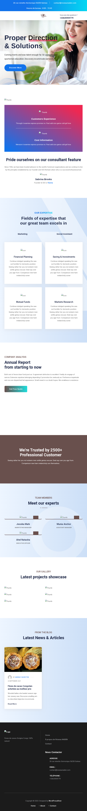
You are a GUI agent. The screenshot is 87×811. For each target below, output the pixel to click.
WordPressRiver (55, 801)
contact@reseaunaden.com (60, 770)
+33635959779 (55, 779)
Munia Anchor (64, 524)
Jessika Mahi (23, 524)
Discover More (15, 68)
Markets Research (64, 302)
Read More (12, 704)
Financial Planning (23, 256)
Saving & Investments (64, 256)
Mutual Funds (23, 302)
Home (47, 735)
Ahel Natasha (23, 539)
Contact (48, 744)
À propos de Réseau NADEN (56, 739)
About (42, 806)
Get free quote (15, 389)
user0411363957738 (22, 677)
